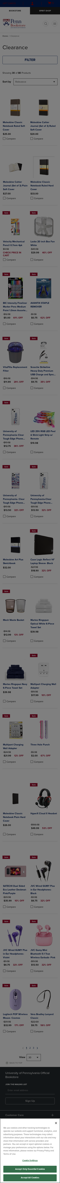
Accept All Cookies (30, 1177)
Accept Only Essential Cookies (30, 1169)
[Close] (56, 1123)
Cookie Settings (30, 1160)
